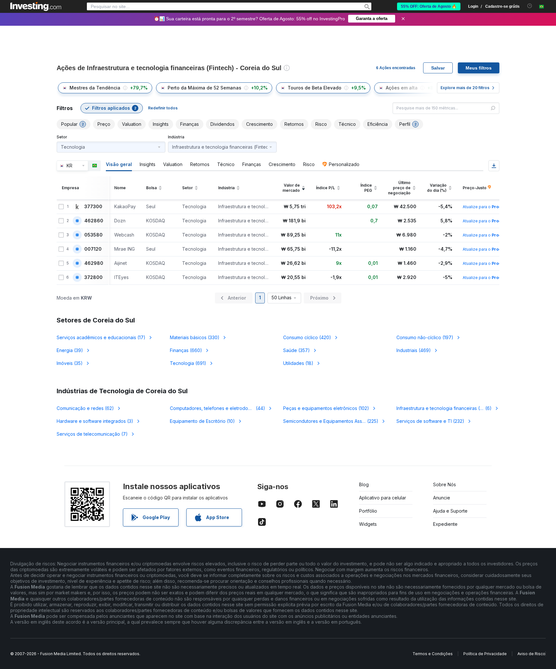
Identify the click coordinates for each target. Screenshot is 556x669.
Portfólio (368, 511)
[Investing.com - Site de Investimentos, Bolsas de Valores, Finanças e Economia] (35, 6)
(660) (186, 350)
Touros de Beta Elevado (314, 87)
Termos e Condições (432, 653)
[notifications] (529, 6)
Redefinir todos (163, 108)
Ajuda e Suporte (450, 511)
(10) (202, 421)
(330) (194, 337)
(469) (413, 350)
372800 (93, 277)
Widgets (368, 524)
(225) (331, 421)
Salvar (438, 67)
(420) (307, 337)
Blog (364, 484)
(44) (218, 408)
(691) (188, 363)
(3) (95, 421)
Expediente (445, 524)
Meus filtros (479, 67)
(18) (298, 363)
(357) (296, 350)
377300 (93, 206)
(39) (70, 350)
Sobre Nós (444, 484)
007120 (93, 249)
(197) (424, 337)
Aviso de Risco (531, 653)
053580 (93, 235)
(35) (70, 363)
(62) (85, 408)
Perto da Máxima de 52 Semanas (204, 87)
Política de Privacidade (485, 653)
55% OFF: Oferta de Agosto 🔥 (429, 6)
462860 (93, 220)
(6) (446, 408)
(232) (430, 421)
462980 (93, 263)
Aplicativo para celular (382, 497)
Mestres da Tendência (95, 87)
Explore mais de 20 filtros (464, 87)
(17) (101, 337)
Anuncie (441, 497)
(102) (326, 408)
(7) (92, 434)
